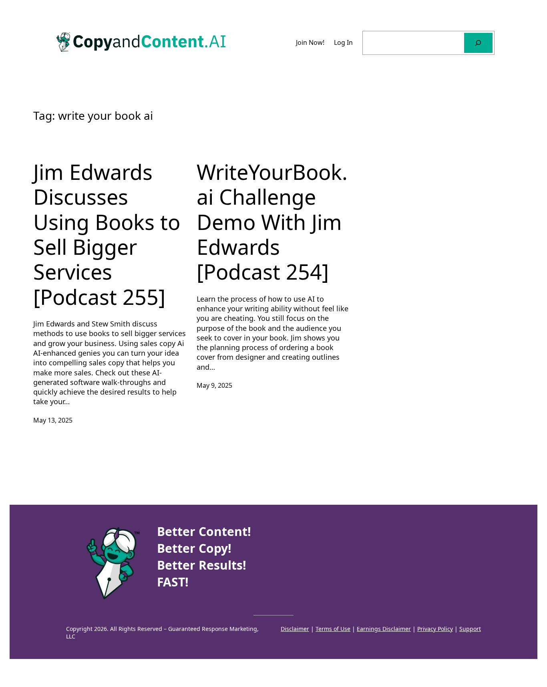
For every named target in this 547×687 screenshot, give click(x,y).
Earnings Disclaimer (384, 629)
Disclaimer (295, 629)
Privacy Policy (435, 629)
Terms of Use (333, 629)
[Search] (478, 42)
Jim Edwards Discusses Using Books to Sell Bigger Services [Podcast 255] (106, 234)
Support (470, 629)
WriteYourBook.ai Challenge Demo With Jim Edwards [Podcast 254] (272, 221)
